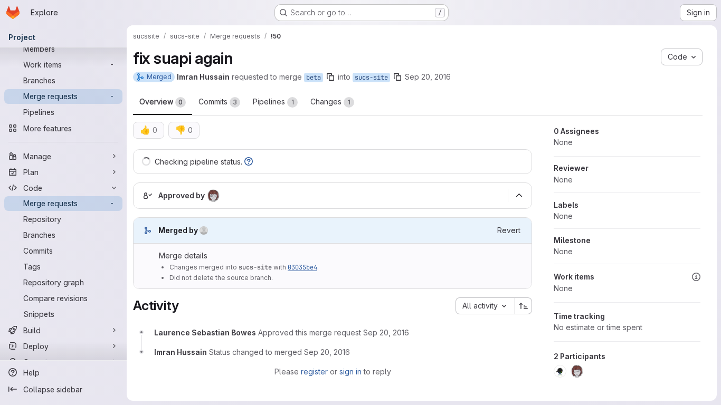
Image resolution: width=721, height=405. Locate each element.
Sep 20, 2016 (428, 76)
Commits (217, 101)
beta (313, 77)
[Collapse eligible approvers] (519, 195)
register (314, 371)
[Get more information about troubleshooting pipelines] (248, 161)
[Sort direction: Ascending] (523, 305)
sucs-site (371, 77)
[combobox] (485, 305)
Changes (330, 101)
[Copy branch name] (330, 77)
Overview (161, 101)
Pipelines (273, 101)
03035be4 (302, 267)
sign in (350, 371)
